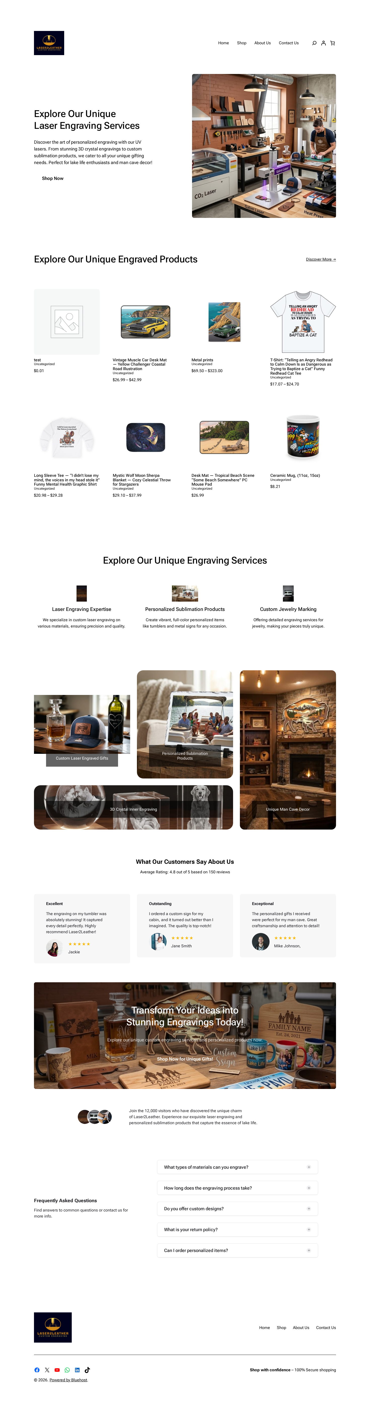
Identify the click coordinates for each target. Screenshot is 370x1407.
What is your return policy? (191, 1229)
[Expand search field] (314, 43)
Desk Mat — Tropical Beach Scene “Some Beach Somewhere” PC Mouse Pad (223, 480)
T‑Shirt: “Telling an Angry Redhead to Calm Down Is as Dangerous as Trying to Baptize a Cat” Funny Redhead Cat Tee (301, 366)
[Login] (323, 43)
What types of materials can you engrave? (206, 1167)
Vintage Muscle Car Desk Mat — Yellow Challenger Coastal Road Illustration (140, 364)
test (37, 360)
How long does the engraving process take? (208, 1188)
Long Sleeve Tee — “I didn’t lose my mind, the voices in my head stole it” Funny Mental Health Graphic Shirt (67, 480)
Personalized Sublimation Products (185, 756)
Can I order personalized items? (196, 1250)
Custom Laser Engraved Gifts (82, 758)
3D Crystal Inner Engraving (133, 809)
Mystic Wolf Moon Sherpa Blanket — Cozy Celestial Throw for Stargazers (142, 480)
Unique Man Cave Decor (288, 809)
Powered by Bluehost (68, 1380)
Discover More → (321, 259)
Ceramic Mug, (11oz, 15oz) (295, 475)
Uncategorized (44, 364)
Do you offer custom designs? (194, 1208)
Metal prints (202, 360)
